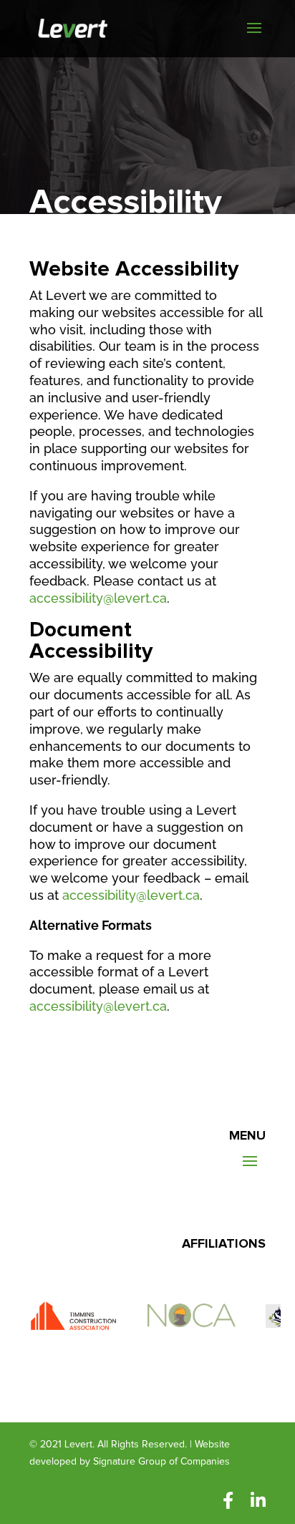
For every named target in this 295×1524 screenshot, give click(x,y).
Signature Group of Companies (161, 1462)
